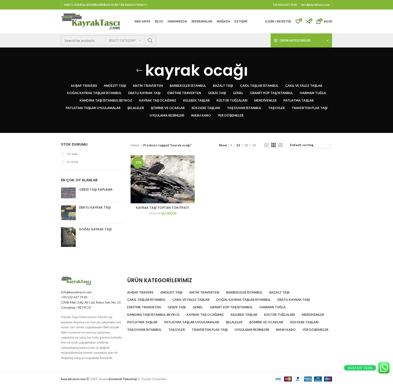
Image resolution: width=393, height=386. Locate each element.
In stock (72, 162)
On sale (72, 154)
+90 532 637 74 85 (74, 297)
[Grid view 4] (280, 145)
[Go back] (139, 70)
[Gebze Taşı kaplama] (68, 193)
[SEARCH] (150, 40)
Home (135, 145)
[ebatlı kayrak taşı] (68, 212)
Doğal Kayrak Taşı (95, 229)
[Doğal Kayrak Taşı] (68, 237)
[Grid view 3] (273, 145)
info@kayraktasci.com (76, 292)
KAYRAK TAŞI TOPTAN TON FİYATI (162, 207)
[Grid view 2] (266, 145)
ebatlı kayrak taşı (95, 207)
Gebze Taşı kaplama (96, 189)
